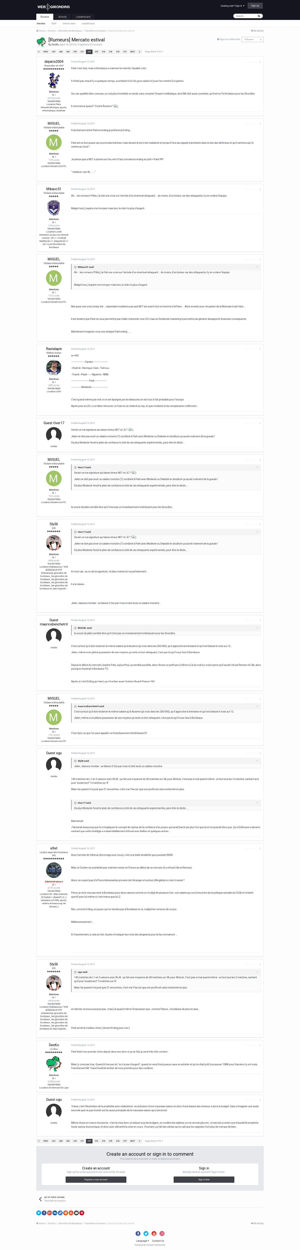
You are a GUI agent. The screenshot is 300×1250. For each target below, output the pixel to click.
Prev (45, 52)
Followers (249, 39)
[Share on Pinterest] (81, 1212)
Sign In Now (204, 1179)
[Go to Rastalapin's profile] (54, 367)
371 (82, 52)
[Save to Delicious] (60, 1212)
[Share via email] (76, 1212)
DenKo (55, 44)
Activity (63, 16)
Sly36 (54, 524)
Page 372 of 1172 (153, 52)
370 (75, 52)
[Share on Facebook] (44, 1212)
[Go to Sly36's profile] (54, 543)
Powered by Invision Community (150, 1245)
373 (96, 52)
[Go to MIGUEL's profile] (54, 142)
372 (89, 52)
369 (67, 52)
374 (103, 52)
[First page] (38, 52)
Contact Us (158, 1240)
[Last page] (139, 52)
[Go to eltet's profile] (54, 870)
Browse (45, 16)
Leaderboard (88, 23)
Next (132, 52)
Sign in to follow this (230, 39)
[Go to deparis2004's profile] (54, 80)
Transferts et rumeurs (90, 44)
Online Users (69, 23)
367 (53, 52)
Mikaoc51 (53, 189)
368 (60, 52)
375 (110, 52)
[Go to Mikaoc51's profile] (54, 208)
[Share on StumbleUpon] (71, 1212)
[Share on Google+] (49, 1212)
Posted (83, 61)
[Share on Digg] (54, 1212)
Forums (41, 23)
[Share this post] (260, 61)
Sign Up (255, 5)
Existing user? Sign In (232, 6)
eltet (53, 848)
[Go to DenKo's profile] (41, 42)
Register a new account (96, 1179)
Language (142, 1240)
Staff (53, 23)
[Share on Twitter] (38, 1212)
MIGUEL (54, 123)
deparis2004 (53, 61)
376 (117, 52)
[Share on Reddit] (65, 1212)
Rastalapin (54, 349)
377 (124, 52)
